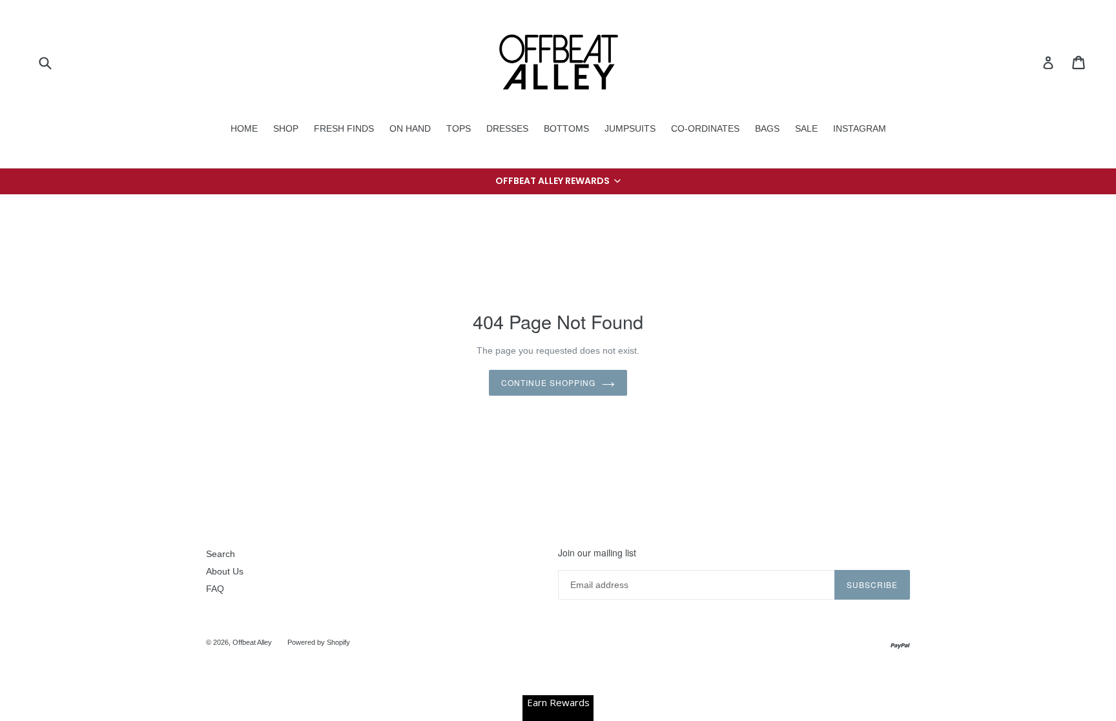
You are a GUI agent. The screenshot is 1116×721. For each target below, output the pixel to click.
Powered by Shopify (318, 642)
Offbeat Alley (252, 642)
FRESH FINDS (344, 128)
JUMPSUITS (630, 128)
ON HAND (410, 128)
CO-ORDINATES (705, 128)
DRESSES (507, 128)
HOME (244, 128)
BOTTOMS (566, 128)
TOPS (458, 128)
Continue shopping (548, 382)
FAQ (215, 589)
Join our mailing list (597, 552)
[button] (558, 181)
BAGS (767, 128)
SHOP (285, 128)
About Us (224, 571)
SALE (806, 128)
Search (220, 554)
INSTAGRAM (859, 128)
